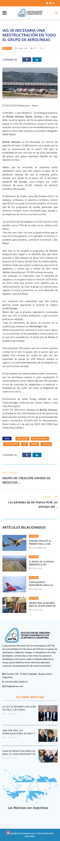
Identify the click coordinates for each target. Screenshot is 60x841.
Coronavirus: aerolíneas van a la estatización (41, 585)
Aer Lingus (22, 439)
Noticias (7, 48)
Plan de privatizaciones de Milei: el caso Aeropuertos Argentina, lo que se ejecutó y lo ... (18, 755)
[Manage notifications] (8, 832)
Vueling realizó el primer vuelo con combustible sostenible (40, 545)
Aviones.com (29, 833)
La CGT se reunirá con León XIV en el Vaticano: (19, 708)
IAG (24, 444)
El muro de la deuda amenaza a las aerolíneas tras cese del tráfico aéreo (42, 566)
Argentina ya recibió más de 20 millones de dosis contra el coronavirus (42, 607)
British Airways (40, 439)
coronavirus (11, 444)
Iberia (34, 444)
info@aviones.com (14, 686)
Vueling (46, 444)
